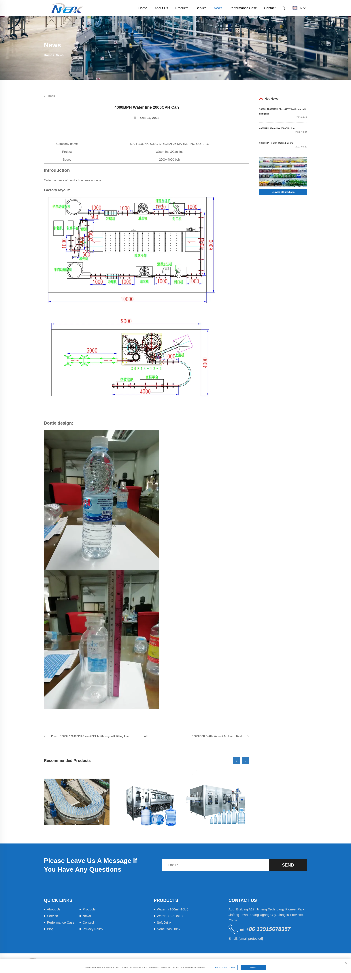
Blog (50, 929)
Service (201, 8)
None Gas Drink (168, 929)
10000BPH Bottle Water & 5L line (276, 143)
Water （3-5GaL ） (171, 916)
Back (51, 96)
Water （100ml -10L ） (173, 909)
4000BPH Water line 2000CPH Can (277, 128)
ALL (146, 736)
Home (142, 8)
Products (181, 8)
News (218, 8)
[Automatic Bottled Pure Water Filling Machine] (77, 801)
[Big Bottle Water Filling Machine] (146, 801)
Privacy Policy (93, 929)
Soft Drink (164, 922)
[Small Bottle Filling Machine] (216, 801)
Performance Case (243, 8)
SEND (288, 865)
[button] (236, 760)
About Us (161, 8)
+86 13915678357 (268, 929)
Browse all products (283, 192)
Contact (269, 8)
